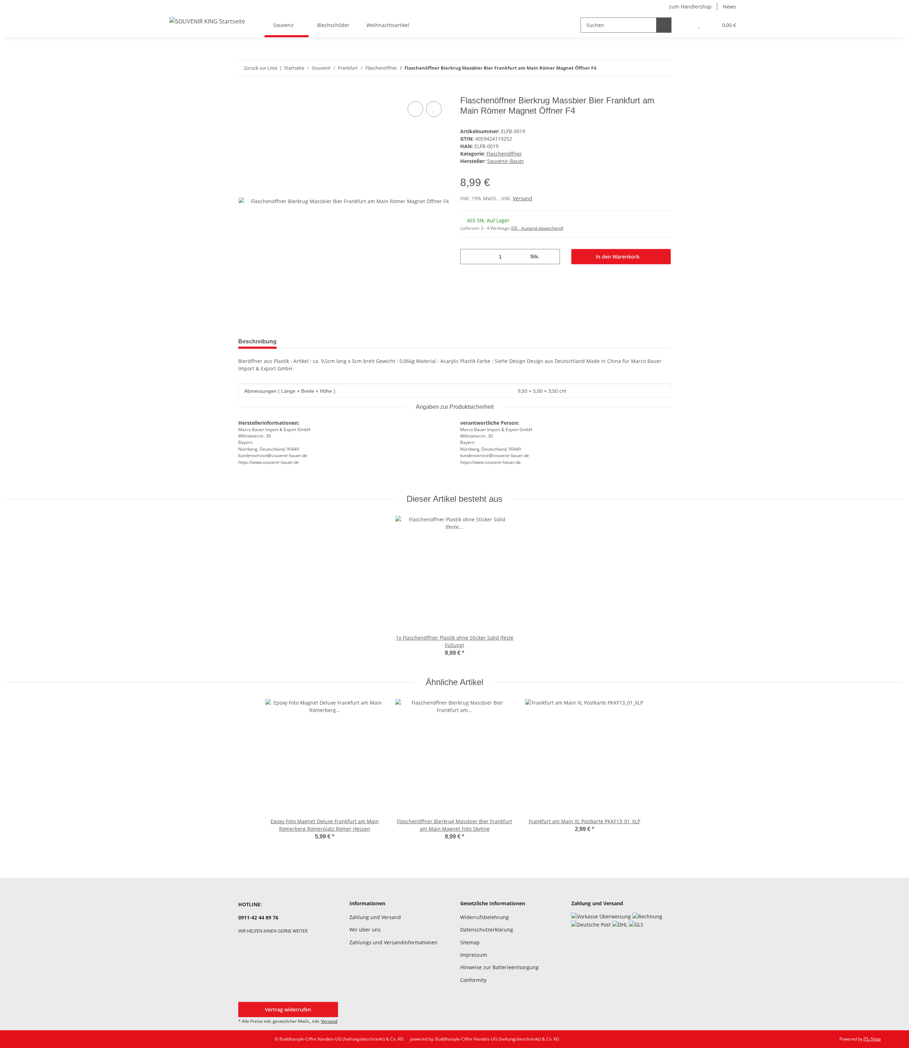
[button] (684, 25)
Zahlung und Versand (375, 917)
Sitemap (470, 942)
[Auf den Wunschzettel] (434, 109)
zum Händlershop (690, 6)
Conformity (473, 980)
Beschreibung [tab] (257, 341)
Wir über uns (365, 929)
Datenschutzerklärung (486, 929)
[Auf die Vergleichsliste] (415, 109)
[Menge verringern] (468, 256)
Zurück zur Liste (260, 68)
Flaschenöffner (504, 153)
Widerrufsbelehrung (484, 917)
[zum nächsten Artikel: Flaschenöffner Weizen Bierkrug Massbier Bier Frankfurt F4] (663, 68)
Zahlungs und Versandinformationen (393, 942)
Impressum (473, 954)
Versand (522, 198)
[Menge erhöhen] (552, 256)
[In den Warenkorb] (244, 92)
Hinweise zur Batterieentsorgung (499, 967)
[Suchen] (663, 25)
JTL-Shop (872, 1039)
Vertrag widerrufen (288, 1009)
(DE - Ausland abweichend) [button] (537, 228)
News (729, 6)
